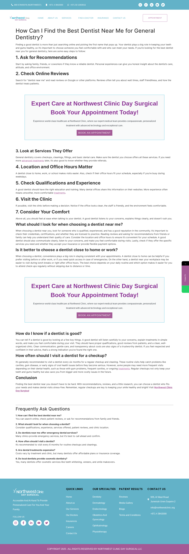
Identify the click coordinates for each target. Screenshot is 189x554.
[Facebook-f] (146, 5)
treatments (59, 192)
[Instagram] (140, 5)
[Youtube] (157, 5)
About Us (53, 18)
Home (41, 18)
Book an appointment (94, 132)
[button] (171, 5)
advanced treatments (33, 160)
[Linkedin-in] (151, 5)
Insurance (103, 18)
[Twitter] (163, 5)
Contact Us (119, 18)
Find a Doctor (85, 18)
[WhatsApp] (185, 289)
